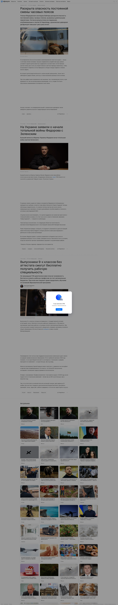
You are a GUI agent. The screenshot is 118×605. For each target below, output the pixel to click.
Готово (59, 309)
